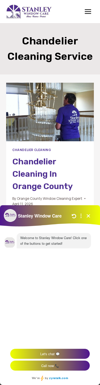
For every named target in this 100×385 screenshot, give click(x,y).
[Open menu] (88, 11)
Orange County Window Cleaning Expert (49, 198)
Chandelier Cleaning (31, 150)
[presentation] (50, 112)
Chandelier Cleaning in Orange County (42, 174)
